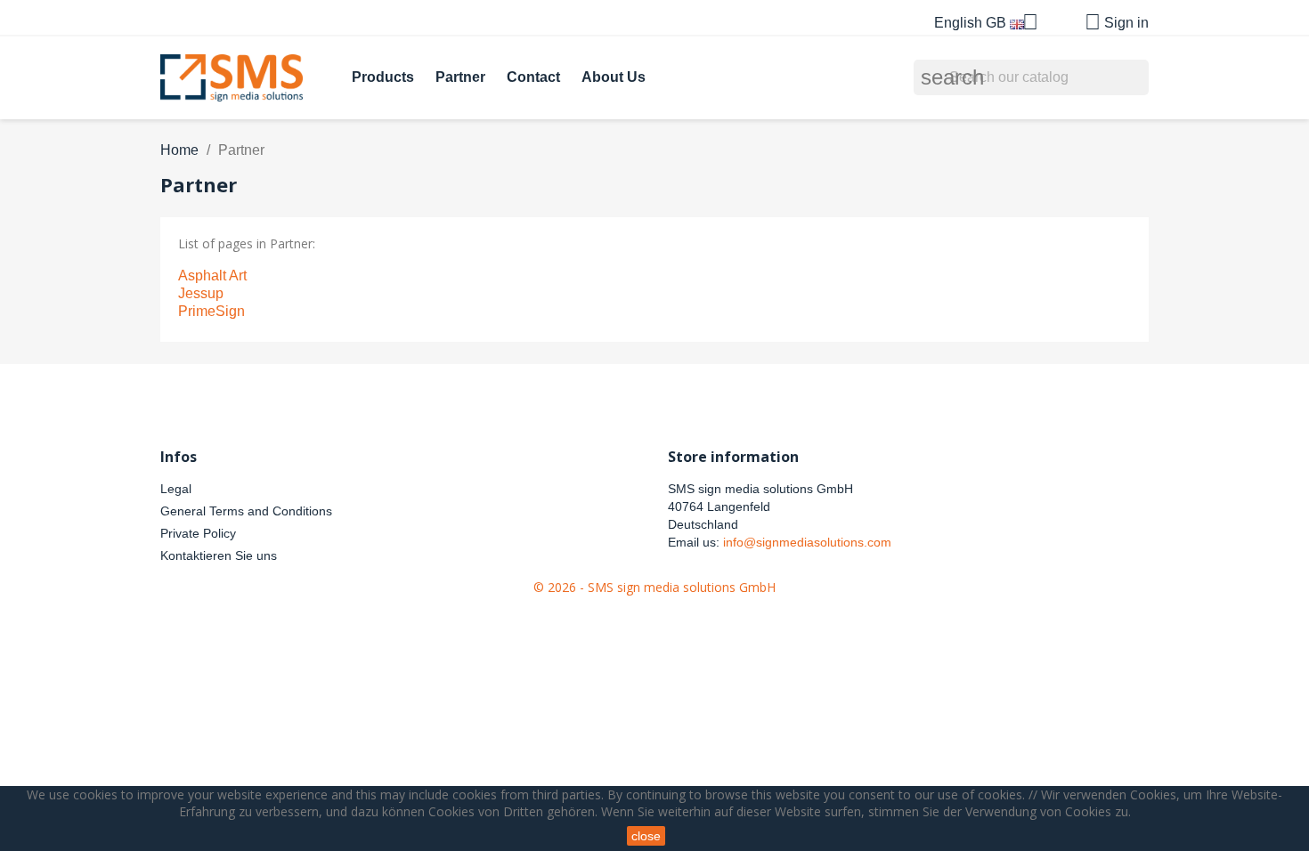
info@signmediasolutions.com (807, 542)
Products (383, 77)
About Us (613, 77)
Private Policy (198, 533)
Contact (533, 77)
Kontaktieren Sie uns (218, 555)
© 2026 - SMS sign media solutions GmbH (654, 587)
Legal (175, 489)
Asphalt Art (212, 275)
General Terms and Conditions (246, 511)
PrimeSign (211, 311)
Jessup (201, 293)
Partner (460, 77)
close (646, 836)
